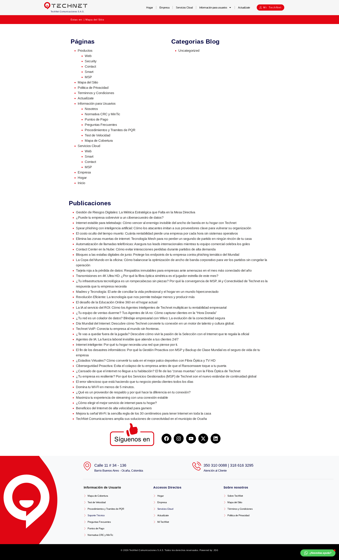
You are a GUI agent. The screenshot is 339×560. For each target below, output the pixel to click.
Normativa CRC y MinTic (102, 114)
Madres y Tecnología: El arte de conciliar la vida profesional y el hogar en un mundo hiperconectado (147, 292)
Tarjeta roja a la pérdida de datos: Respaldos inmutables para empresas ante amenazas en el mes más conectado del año (164, 270)
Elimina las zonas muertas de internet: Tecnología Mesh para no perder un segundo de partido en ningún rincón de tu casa (164, 239)
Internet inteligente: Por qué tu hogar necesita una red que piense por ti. (127, 344)
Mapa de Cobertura (99, 140)
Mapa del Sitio (88, 82)
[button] (318, 552)
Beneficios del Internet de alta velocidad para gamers (114, 408)
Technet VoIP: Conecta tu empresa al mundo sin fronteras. (117, 329)
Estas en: (77, 19)
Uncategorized (189, 50)
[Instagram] (179, 439)
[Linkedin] (216, 439)
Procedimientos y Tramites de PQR (110, 130)
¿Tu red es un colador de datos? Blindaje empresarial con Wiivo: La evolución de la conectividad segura (150, 318)
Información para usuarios (213, 7)
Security (90, 61)
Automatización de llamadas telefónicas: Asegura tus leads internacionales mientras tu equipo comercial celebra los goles (163, 244)
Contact (90, 66)
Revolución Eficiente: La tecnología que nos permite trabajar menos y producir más (135, 297)
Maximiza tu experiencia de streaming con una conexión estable (122, 397)
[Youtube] (191, 439)
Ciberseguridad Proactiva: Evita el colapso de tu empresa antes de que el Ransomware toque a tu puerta (151, 366)
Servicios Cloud (184, 7)
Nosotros (91, 109)
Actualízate (244, 7)
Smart (89, 72)
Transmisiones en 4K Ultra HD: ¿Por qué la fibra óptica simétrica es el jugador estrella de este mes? (147, 276)
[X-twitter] (203, 439)
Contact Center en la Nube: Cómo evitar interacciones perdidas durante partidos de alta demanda (146, 249)
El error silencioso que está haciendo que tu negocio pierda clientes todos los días (134, 382)
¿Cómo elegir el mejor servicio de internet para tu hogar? (116, 403)
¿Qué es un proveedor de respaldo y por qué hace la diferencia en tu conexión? (133, 392)
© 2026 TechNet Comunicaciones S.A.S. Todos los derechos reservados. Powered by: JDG (169, 550)
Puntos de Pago (96, 119)
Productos (85, 50)
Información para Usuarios (97, 103)
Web (88, 56)
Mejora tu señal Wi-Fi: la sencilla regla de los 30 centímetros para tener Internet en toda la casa (143, 413)
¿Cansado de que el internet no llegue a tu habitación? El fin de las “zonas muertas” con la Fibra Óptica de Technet (158, 371)
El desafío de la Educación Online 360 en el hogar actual (116, 302)
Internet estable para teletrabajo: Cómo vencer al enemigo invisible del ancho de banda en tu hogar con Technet (156, 223)
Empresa (164, 7)
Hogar (149, 7)
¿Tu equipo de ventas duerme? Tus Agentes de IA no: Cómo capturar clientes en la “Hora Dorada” (146, 313)
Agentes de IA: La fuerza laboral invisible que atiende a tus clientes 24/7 (127, 339)
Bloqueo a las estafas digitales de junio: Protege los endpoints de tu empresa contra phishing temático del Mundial (157, 254)
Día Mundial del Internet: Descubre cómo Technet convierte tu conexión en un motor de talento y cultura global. (155, 323)
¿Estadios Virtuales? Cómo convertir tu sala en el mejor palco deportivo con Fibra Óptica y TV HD (145, 360)
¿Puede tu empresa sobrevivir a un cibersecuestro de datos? (119, 217)
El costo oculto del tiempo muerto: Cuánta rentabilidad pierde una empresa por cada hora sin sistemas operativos (157, 233)
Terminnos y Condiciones (96, 93)
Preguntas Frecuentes (101, 125)
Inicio (81, 183)
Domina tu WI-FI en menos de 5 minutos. (105, 387)
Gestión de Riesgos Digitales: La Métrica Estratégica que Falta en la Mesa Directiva (135, 212)
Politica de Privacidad (93, 87)
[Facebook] (166, 439)
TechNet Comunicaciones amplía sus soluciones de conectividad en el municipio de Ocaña (141, 419)
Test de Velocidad (97, 135)
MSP (88, 77)
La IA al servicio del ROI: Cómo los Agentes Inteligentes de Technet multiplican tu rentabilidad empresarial (151, 307)
